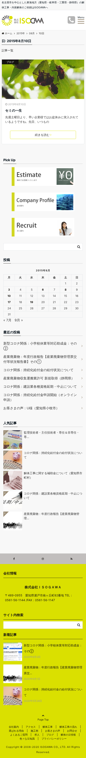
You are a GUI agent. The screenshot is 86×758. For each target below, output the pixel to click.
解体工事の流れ (68, 726)
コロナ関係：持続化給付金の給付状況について (38, 370)
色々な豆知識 (27, 738)
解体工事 (48, 726)
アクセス (31, 726)
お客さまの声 (52, 730)
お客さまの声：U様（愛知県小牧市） (31, 408)
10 (9, 295)
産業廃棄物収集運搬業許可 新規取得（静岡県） (39, 378)
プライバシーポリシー (54, 738)
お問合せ (72, 730)
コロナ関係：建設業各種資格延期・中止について (40, 386)
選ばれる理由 (16, 730)
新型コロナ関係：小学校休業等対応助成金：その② (40, 345)
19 (31, 302)
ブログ (10, 61)
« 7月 (7, 320)
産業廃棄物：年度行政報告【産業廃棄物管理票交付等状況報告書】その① (40, 359)
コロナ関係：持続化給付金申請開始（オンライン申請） (40, 397)
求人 (36, 734)
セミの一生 (13, 110)
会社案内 (14, 726)
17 (9, 302)
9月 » (19, 320)
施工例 (34, 730)
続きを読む (42, 134)
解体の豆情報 (68, 734)
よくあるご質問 (19, 734)
